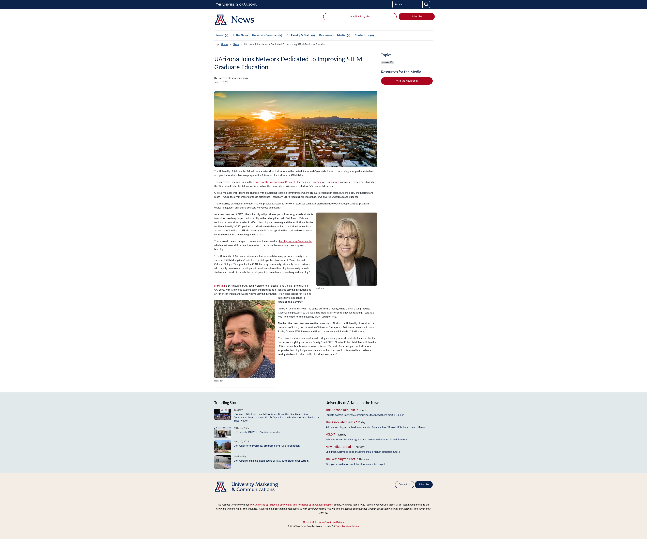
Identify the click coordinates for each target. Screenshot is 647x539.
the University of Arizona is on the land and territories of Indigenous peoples (291, 504)
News (219, 35)
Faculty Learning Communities (295, 241)
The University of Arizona (347, 526)
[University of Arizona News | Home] (249, 19)
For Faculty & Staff (298, 35)
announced (333, 182)
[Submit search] (426, 4)
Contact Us (362, 35)
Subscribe (416, 16)
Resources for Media (332, 35)
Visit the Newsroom (407, 81)
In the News (240, 35)
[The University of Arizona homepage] (236, 4)
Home (224, 44)
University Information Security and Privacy (323, 522)
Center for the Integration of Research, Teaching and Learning (287, 182)
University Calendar (264, 35)
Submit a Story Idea (360, 16)
